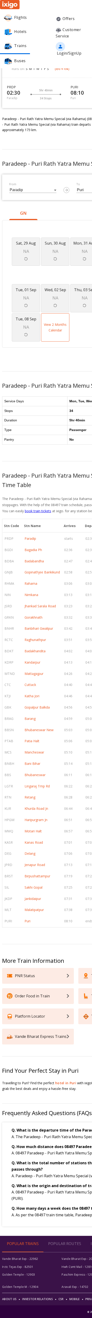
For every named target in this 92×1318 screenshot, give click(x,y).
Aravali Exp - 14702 (75, 1287)
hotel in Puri (65, 1083)
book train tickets (38, 511)
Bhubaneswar (35, 775)
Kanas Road (34, 842)
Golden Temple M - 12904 (20, 1287)
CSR (61, 1299)
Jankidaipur (33, 898)
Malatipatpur (34, 909)
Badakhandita (35, 651)
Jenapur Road (35, 865)
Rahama (31, 583)
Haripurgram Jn (36, 820)
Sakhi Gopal (33, 887)
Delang (30, 853)
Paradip (30, 538)
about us (9, 1299)
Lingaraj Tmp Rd (37, 786)
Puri (27, 921)
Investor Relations (37, 1299)
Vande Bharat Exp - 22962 (20, 1259)
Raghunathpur (35, 639)
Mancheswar (34, 752)
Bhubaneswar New (39, 730)
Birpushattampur (37, 876)
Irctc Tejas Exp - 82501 (17, 1267)
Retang (30, 797)
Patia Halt (32, 741)
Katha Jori (32, 696)
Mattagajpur (34, 673)
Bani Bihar (32, 763)
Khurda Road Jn (36, 808)
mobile (74, 1299)
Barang (30, 718)
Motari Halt (33, 831)
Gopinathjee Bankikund (42, 572)
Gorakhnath (33, 617)
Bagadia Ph (33, 550)
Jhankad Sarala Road (40, 606)
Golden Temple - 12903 (18, 1275)
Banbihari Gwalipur (39, 628)
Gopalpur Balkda (37, 707)
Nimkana (31, 594)
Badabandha (34, 561)
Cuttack (30, 684)
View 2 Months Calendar (55, 327)
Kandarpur (32, 662)
